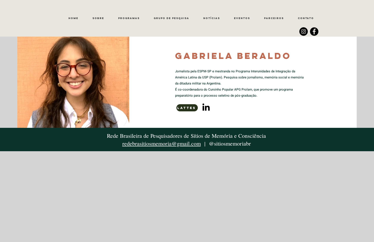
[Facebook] (314, 31)
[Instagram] (303, 31)
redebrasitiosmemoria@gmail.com (161, 143)
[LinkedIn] (206, 107)
